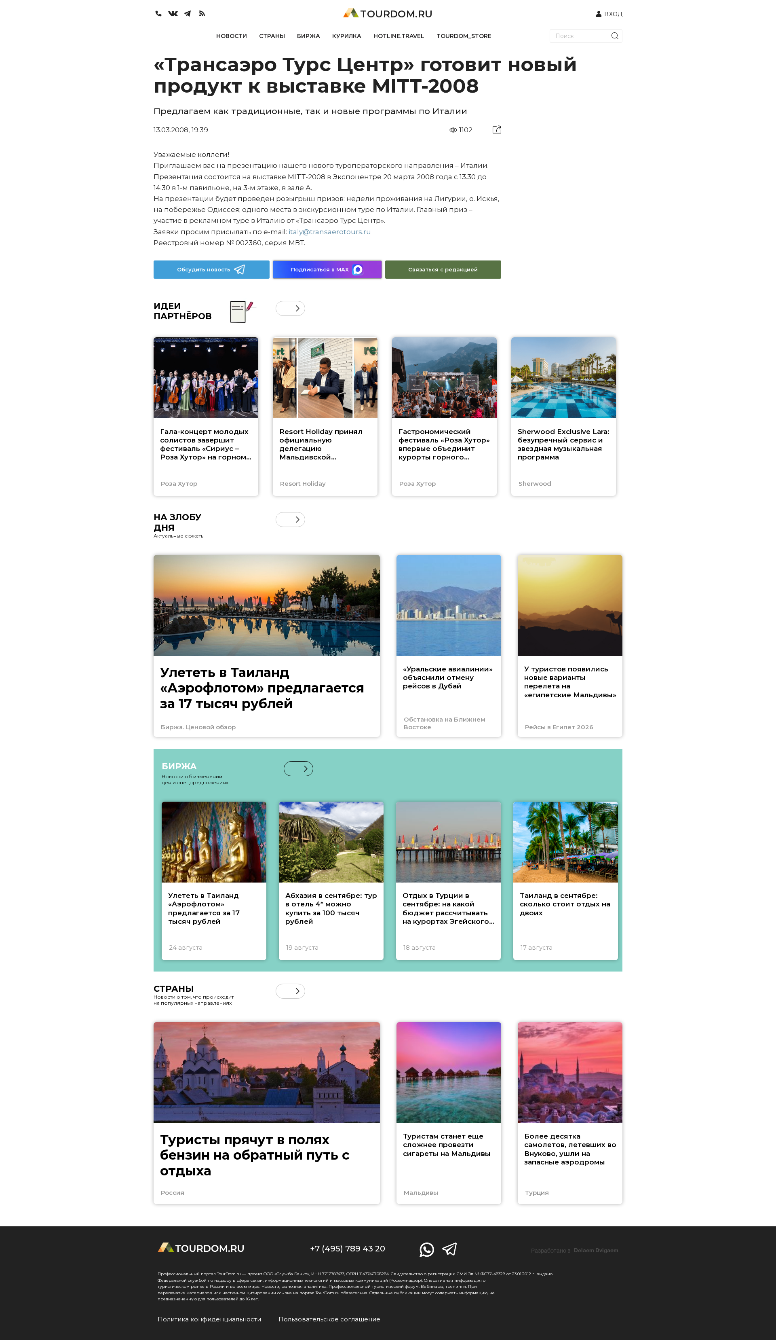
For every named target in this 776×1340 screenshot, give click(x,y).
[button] (283, 308)
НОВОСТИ (231, 36)
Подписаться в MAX (320, 269)
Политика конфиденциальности (209, 1319)
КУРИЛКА (346, 36)
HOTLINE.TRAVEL (398, 36)
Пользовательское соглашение (329, 1319)
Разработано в (574, 1250)
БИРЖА (308, 36)
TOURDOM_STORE (463, 36)
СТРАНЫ (272, 36)
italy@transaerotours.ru (330, 232)
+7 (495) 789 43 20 (347, 1248)
